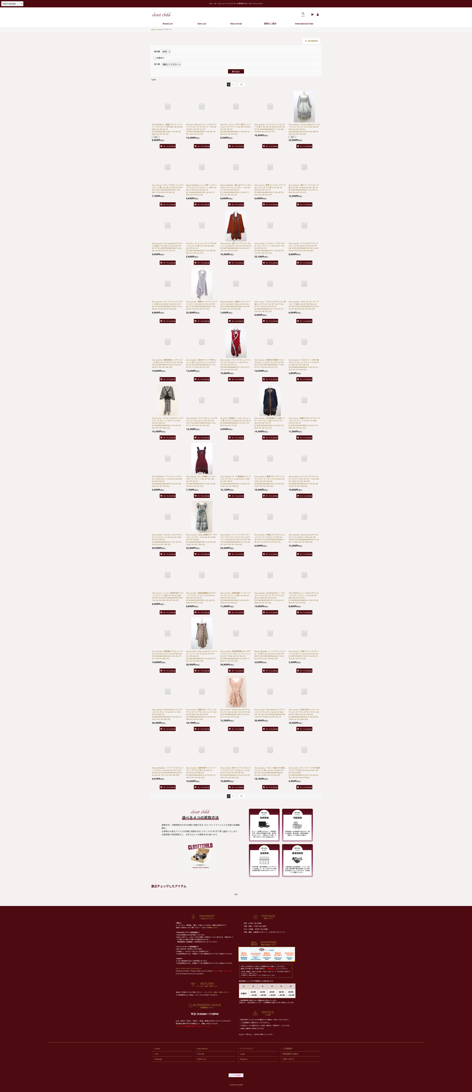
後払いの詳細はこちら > (210, 927)
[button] (303, 14)
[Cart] (312, 14)
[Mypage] (317, 14)
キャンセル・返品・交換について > (217, 992)
